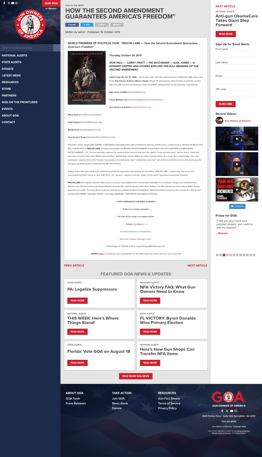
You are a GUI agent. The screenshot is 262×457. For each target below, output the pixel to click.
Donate (7, 69)
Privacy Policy (167, 408)
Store (6, 89)
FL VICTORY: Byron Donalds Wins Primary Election (168, 320)
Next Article (197, 265)
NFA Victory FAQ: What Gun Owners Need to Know (168, 289)
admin (82, 32)
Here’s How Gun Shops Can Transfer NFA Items (167, 351)
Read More (77, 300)
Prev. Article (74, 265)
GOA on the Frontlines (19, 102)
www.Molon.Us (138, 224)
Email (103, 25)
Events (7, 109)
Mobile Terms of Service (221, 433)
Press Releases (76, 403)
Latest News (11, 75)
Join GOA (51, 3)
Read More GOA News (135, 376)
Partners (9, 95)
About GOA (10, 115)
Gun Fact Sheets (169, 398)
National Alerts (14, 55)
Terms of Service (169, 403)
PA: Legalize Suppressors (92, 289)
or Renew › (51, 8)
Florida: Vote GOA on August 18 (98, 351)
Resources (10, 82)
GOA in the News (74, 5)
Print (118, 25)
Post (87, 25)
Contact (8, 122)
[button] (217, 255)
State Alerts (11, 62)
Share (72, 25)
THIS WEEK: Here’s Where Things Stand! (93, 320)
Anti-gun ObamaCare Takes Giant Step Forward (237, 20)
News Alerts (120, 403)
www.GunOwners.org (141, 107)
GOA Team (73, 398)
